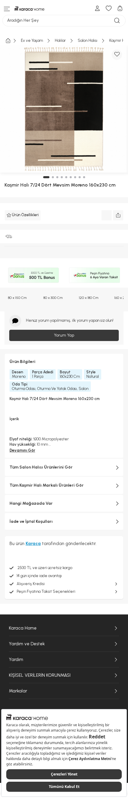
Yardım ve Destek (27, 643)
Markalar (18, 691)
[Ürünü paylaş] (118, 215)
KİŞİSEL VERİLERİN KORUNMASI (40, 675)
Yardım (16, 659)
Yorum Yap (64, 335)
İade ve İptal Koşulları (31, 521)
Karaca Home (23, 628)
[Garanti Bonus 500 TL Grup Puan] (33, 275)
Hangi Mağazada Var (31, 503)
